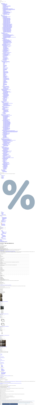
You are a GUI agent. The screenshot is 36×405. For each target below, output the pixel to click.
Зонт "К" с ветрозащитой (5, 68)
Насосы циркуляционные (5, 48)
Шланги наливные (5, 59)
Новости (2, 234)
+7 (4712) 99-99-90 (5, 375)
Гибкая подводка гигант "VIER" (6, 34)
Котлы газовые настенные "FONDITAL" (7, 122)
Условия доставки (3, 224)
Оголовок (4, 73)
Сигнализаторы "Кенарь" (5, 110)
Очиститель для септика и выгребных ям (7, 43)
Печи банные (4, 87)
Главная (2, 230)
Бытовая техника (3, 3)
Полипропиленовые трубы (5, 50)
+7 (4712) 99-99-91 (8, 375)
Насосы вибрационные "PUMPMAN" (6, 46)
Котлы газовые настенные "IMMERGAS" (7, 123)
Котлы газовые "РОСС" (5, 118)
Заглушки (4, 66)
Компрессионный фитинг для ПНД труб (6, 44)
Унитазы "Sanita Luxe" (5, 167)
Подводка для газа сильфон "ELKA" (6, 105)
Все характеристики (2, 250)
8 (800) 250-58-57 (1, 375)
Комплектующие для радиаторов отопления (7, 140)
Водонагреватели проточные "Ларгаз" (6, 22)
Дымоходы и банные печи (5, 61)
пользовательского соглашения (18, 381)
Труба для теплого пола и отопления (6, 53)
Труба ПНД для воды (4, 51)
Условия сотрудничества (4, 220)
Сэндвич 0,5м (4, 80)
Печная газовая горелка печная (5, 137)
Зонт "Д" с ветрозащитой (5, 67)
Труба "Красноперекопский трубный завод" (7, 52)
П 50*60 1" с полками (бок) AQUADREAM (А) (4, 326)
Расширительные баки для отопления (6, 37)
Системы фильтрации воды (5, 158)
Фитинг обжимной (5, 56)
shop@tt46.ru (1, 377)
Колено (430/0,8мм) (5, 69)
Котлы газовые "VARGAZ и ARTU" (6, 116)
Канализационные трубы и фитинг (6, 40)
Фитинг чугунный (5, 100)
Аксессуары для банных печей (6, 86)
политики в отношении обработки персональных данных (10, 381)
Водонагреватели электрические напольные (6, 28)
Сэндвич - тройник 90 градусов (6, 79)
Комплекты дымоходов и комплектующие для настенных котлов (8, 130)
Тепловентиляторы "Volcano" (6, 11)
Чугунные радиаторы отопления (6, 143)
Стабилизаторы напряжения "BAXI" (6, 12)
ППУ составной (4, 74)
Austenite (4, 62)
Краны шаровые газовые (5, 92)
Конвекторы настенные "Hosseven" (6, 133)
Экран (4, 85)
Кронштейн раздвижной (5, 71)
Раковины (3, 156)
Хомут (4, 83)
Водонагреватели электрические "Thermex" (7, 29)
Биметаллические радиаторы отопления (7, 142)
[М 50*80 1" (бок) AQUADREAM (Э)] (3, 346)
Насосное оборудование (5, 45)
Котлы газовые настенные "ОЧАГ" (6, 126)
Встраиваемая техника (4, 4)
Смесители (3, 161)
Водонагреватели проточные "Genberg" (7, 18)
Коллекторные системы (5, 93)
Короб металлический (5, 107)
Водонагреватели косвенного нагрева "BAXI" (7, 24)
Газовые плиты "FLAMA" (5, 7)
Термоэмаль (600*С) (5, 81)
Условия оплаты (3, 235)
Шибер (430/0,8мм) (5, 84)
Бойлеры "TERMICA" (5, 17)
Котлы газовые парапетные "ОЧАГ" (6, 128)
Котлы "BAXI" (4, 135)
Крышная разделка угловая (5, 72)
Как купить (3, 212)
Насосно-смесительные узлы (6, 95)
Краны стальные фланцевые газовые (6, 91)
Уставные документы (4, 233)
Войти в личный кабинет (3, 372)
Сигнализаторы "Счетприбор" (6, 111)
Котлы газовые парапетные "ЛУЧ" (6, 127)
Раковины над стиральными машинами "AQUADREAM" (8, 157)
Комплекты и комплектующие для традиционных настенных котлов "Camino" (10, 131)
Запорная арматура (4, 90)
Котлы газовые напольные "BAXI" (6, 119)
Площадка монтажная (5, 75)
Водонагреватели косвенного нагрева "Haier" (7, 25)
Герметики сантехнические (5, 150)
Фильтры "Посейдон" (5, 159)
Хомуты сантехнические (5, 57)
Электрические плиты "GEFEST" (6, 14)
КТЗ (3, 106)
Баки (3, 64)
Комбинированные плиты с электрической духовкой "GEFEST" (9, 9)
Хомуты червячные (5, 58)
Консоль (4, 70)
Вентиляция (4, 10)
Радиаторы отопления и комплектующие (7, 139)
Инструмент (3, 38)
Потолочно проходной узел (5, 76)
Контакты (3, 213)
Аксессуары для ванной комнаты (5, 147)
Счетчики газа (4, 113)
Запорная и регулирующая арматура (6, 89)
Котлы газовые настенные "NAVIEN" (6, 124)
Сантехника (3, 146)
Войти (0, 174)
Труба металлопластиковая (5, 54)
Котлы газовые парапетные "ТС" (6, 129)
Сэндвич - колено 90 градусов (6, 78)
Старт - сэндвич (4, 77)
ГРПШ (3, 102)
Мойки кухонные (4, 153)
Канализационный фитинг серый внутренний (7, 42)
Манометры (3, 108)
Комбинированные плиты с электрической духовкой (7, 8)
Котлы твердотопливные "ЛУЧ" (6, 134)
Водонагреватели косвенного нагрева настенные (7, 27)
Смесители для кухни (5, 163)
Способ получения (3, 225)
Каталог (2, 368)
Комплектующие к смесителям (6, 162)
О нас (2, 231)
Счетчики (3, 112)
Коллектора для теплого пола (6, 94)
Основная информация (4, 217)
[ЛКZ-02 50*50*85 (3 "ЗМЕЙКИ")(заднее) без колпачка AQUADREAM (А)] (2, 309)
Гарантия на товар (4, 236)
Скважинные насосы (5, 49)
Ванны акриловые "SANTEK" (6, 148)
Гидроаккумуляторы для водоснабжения (7, 36)
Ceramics (4, 63)
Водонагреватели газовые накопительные (6, 16)
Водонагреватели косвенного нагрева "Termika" (7, 26)
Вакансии (3, 232)
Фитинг (3, 98)
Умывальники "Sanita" (5, 165)
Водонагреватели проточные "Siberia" (6, 20)
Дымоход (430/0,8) (5, 65)
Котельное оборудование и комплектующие (6, 114)
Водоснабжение (4, 33)
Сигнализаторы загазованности (5, 109)
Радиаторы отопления (4, 141)
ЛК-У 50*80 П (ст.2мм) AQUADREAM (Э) (4, 301)
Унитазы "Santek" (5, 168)
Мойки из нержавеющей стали (6, 154)
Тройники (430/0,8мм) (5, 82)
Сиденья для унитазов (5, 152)
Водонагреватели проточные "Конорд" (6, 21)
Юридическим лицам (4, 214)
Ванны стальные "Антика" (5, 149)
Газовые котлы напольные (5, 115)
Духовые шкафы (4, 5)
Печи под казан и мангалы (5, 88)
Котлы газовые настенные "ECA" (6, 121)
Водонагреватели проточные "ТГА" (6, 23)
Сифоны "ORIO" (4, 160)
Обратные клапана (5, 97)
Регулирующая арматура (5, 96)
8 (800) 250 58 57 (1, 215)
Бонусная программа (4, 221)
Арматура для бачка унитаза (5, 151)
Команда (3, 219)
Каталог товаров (3, 175)
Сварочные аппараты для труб (6, 39)
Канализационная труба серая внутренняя (7, 41)
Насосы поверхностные (5, 47)
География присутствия (4, 218)
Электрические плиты (4, 13)
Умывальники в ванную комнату (5, 164)
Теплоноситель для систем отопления (6, 144)
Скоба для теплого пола (5, 55)
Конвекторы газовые (4, 132)
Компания (3, 178)
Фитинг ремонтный (5, 99)
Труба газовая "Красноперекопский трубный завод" (8, 103)
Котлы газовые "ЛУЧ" (5, 117)
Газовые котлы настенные (5, 120)
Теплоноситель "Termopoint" (5, 145)
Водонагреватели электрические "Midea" (7, 31)
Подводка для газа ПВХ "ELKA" (6, 104)
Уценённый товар (3, 170)
